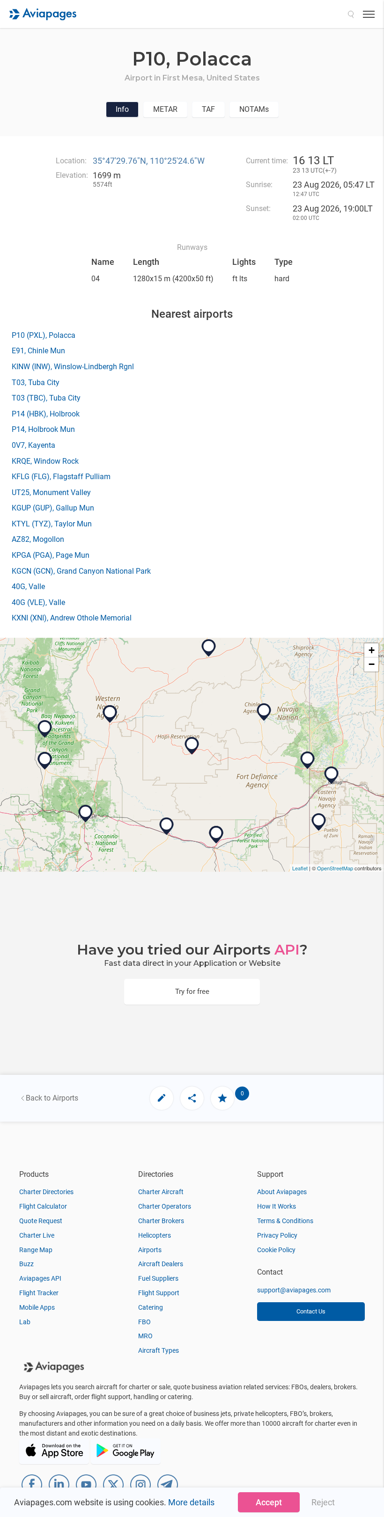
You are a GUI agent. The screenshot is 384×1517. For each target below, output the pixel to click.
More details (191, 1502)
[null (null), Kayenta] (209, 648)
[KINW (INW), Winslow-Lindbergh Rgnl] (167, 826)
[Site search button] (350, 14)
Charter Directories (46, 1192)
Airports (150, 1250)
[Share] (192, 1098)
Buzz (26, 1264)
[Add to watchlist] (222, 1098)
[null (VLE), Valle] (45, 761)
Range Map (35, 1250)
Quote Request (40, 1221)
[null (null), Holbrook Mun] (216, 835)
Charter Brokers (161, 1221)
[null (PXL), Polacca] (192, 746)
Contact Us (310, 1311)
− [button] (372, 664)
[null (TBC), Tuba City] (110, 714)
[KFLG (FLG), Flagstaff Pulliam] (86, 814)
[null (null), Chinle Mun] (264, 712)
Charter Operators (164, 1206)
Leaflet (300, 868)
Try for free (192, 991)
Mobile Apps (37, 1307)
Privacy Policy (277, 1235)
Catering (150, 1307)
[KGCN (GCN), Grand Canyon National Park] (45, 729)
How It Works (276, 1206)
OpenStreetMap (335, 868)
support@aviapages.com (294, 1290)
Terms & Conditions (285, 1221)
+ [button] (372, 650)
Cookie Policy (276, 1250)
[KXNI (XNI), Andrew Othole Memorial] (319, 822)
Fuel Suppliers (158, 1278)
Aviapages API (40, 1278)
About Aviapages (282, 1192)
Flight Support (158, 1293)
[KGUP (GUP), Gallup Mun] (331, 775)
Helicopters (154, 1235)
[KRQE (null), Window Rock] (308, 760)
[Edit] (161, 1098)
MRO (145, 1336)
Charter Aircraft (161, 1192)
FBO (144, 1322)
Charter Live (36, 1235)
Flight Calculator (43, 1206)
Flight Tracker (39, 1293)
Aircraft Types (158, 1350)
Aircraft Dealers (160, 1264)
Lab (24, 1322)
